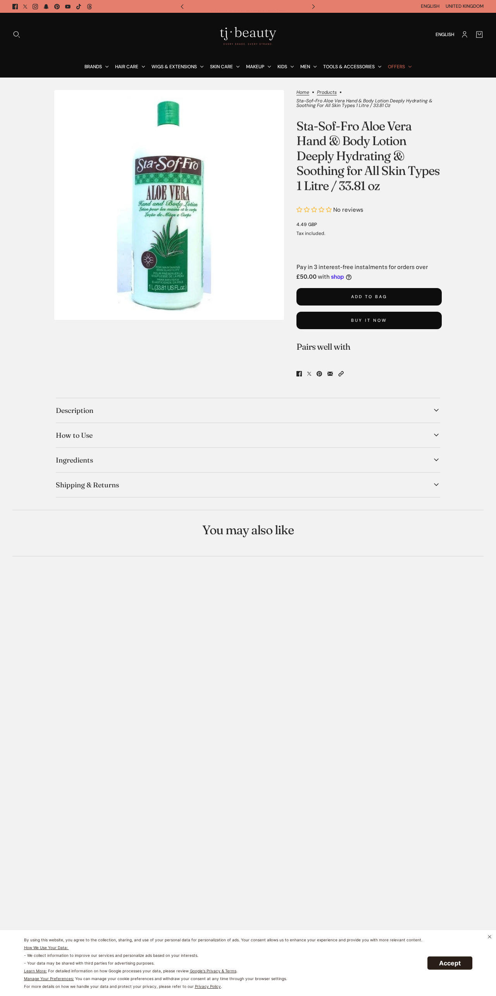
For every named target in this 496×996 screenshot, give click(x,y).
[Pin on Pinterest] (319, 373)
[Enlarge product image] (169, 205)
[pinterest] (57, 6)
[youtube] (68, 6)
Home (302, 92)
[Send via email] (330, 373)
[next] (313, 6)
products (327, 92)
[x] (25, 6)
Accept (450, 963)
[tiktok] (78, 6)
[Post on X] (309, 373)
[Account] (464, 34)
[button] (341, 373)
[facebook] (15, 6)
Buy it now (369, 320)
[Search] (16, 34)
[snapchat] (46, 6)
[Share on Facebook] (299, 373)
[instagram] (35, 6)
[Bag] (479, 34)
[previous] (182, 6)
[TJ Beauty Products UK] (248, 34)
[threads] (89, 6)
